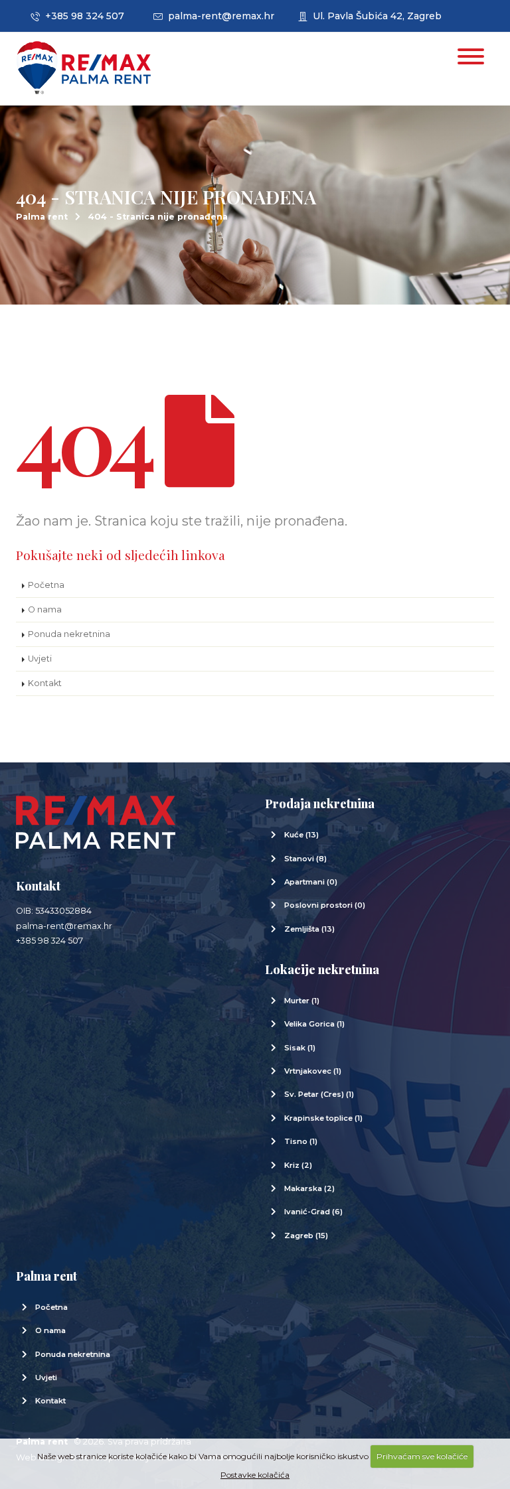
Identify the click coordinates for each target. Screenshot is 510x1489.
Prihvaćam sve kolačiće (422, 1456)
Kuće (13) (301, 834)
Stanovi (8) (305, 858)
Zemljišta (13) (309, 929)
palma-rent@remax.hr (218, 16)
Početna (46, 585)
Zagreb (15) (306, 1235)
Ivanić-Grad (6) (313, 1211)
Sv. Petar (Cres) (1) (319, 1094)
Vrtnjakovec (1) (312, 1071)
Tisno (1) (300, 1141)
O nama (45, 609)
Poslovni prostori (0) (324, 905)
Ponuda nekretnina (69, 634)
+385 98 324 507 (82, 16)
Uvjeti (40, 659)
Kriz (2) (298, 1165)
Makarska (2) (309, 1188)
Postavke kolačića (255, 1475)
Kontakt (45, 683)
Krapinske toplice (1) (323, 1118)
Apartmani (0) (310, 881)
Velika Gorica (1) (314, 1023)
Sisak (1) (299, 1047)
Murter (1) (301, 1000)
